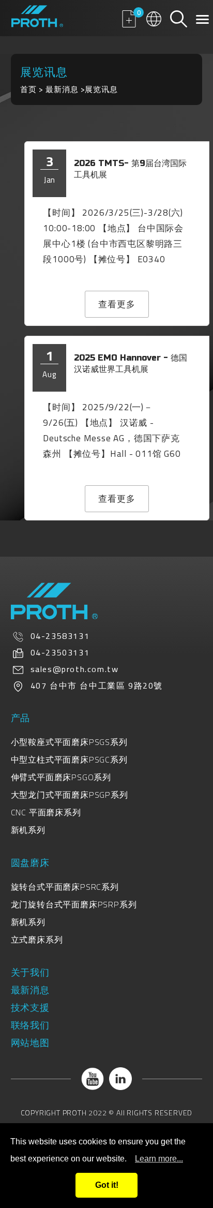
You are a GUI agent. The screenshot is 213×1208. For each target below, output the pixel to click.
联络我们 (30, 1025)
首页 (28, 89)
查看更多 (116, 304)
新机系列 (28, 830)
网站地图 (30, 1042)
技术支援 (30, 1007)
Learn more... (159, 1158)
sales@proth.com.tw (75, 669)
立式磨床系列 (37, 939)
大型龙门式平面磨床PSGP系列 (69, 794)
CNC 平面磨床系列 (46, 812)
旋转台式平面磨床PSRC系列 (65, 886)
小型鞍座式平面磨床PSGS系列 (69, 742)
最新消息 (61, 89)
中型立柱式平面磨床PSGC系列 (69, 759)
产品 (21, 717)
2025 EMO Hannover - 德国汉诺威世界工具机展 (130, 363)
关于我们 (30, 972)
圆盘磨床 (30, 862)
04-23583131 (60, 636)
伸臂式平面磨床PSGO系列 (61, 777)
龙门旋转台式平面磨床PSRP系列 (74, 904)
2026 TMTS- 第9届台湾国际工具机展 (130, 169)
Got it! (106, 1185)
